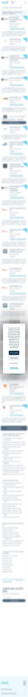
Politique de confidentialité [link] (14, 368)
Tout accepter (14, 353)
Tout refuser (14, 358)
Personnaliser (14, 363)
